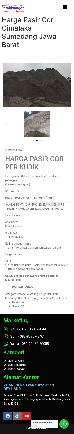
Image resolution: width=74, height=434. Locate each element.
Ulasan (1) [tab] (18, 306)
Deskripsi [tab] (18, 302)
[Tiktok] (17, 416)
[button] (7, 124)
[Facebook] (7, 416)
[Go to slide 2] (37, 140)
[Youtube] (26, 416)
